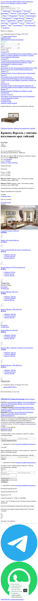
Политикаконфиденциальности (13, 414)
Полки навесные (6, 57)
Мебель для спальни (23, 402)
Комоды (3, 69)
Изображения (5, 478)
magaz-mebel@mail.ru (10, 36)
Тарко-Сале (30, 23)
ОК (25, 590)
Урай (10, 25)
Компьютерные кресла (25, 69)
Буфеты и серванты (7, 55)
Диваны (3, 71)
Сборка (24, 3)
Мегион (32, 13)
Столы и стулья (6, 94)
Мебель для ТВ (32, 54)
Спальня (3, 59)
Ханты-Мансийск (30, 25)
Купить (3, 146)
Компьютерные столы (19, 96)
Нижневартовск (31, 16)
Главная (3, 1)
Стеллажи (30, 55)
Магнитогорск (23, 13)
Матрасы (23, 61)
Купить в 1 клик (6, 162)
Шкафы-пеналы (12, 87)
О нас (7, 3)
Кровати (17, 61)
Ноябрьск (29, 18)
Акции (9, 101)
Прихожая (4, 84)
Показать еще (5, 283)
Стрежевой (13, 23)
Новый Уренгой (18, 18)
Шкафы (3, 89)
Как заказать (16, 414)
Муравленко (13, 16)
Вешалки (22, 85)
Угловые (9, 73)
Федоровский (18, 25)
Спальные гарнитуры (7, 61)
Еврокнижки (31, 73)
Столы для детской (12, 69)
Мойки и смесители (21, 80)
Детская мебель (12, 404)
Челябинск (6, 28)
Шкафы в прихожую (24, 87)
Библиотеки (15, 57)
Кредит (3, 3)
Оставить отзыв (6, 196)
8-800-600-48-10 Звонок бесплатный (12, 39)
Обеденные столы (6, 96)
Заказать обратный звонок (8, 440)
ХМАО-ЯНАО (16, 1)
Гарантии (19, 3)
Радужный (28, 20)
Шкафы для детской (31, 68)
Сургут (21, 23)
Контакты (30, 1)
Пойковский (11, 20)
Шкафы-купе (17, 91)
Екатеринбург (17, 11)
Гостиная (4, 52)
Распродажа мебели (19, 407)
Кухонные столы (17, 78)
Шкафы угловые (27, 91)
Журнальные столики (11, 98)
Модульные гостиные (20, 54)
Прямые (3, 73)
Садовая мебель (6, 100)
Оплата (24, 1)
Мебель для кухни (23, 404)
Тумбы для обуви (13, 85)
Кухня (3, 75)
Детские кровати (19, 68)
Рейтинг (3, 469)
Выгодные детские (29, 409)
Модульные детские (7, 68)
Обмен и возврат (6, 414)
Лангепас (13, 13)
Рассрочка (14, 162)
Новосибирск (7, 18)
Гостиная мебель (12, 402)
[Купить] (1, 237)
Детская (3, 66)
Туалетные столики (16, 64)
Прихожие (4, 85)
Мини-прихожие (17, 409)
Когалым (27, 11)
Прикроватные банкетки (19, 62)
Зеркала (8, 62)
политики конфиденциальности (25, 444)
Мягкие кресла (22, 73)
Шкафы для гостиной (20, 55)
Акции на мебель (6, 410)
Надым (21, 16)
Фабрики (12, 3)
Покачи (20, 20)
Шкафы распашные (7, 91)
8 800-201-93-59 (6, 38)
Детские (14, 73)
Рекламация (29, 412)
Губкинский (6, 11)
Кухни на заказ (10, 80)
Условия (8, 161)
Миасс (4, 16)
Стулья (25, 78)
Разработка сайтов (6, 429)
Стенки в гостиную (7, 54)
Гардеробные (5, 92)
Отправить (4, 482)
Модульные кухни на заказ (9, 77)
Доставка (9, 1)
